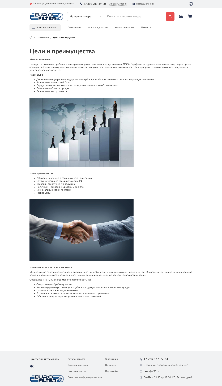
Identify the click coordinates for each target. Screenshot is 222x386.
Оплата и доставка (98, 27)
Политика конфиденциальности (85, 377)
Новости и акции (124, 27)
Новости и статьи (77, 371)
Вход (190, 4)
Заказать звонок (118, 4)
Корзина (190, 16)
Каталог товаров (76, 359)
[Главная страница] (30, 37)
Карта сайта (111, 371)
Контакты (146, 27)
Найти (170, 16)
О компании (74, 27)
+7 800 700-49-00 (95, 4)
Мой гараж (181, 16)
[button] (85, 16)
